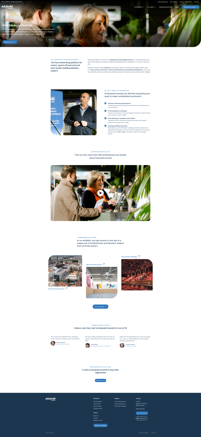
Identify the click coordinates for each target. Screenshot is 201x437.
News (177, 7)
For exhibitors (138, 7)
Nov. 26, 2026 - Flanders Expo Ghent (12, 1)
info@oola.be (142, 418)
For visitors (150, 7)
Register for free (97, 420)
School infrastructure (56, 289)
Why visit (95, 415)
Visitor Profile (97, 404)
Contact (181, 2)
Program (95, 418)
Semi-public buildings (129, 257)
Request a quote (97, 408)
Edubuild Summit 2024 (165, 7)
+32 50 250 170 (143, 413)
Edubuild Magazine (163, 2)
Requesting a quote (190, 7)
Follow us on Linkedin (100, 425)
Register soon (8, 42)
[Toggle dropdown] (143, 7)
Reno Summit (173, 2)
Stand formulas (97, 406)
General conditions (144, 433)
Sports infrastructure (94, 265)
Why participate (99, 306)
